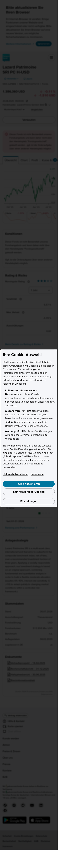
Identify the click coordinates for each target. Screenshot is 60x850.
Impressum (37, 473)
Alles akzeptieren (29, 483)
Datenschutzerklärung (15, 473)
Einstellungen (28, 501)
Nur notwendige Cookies (29, 491)
